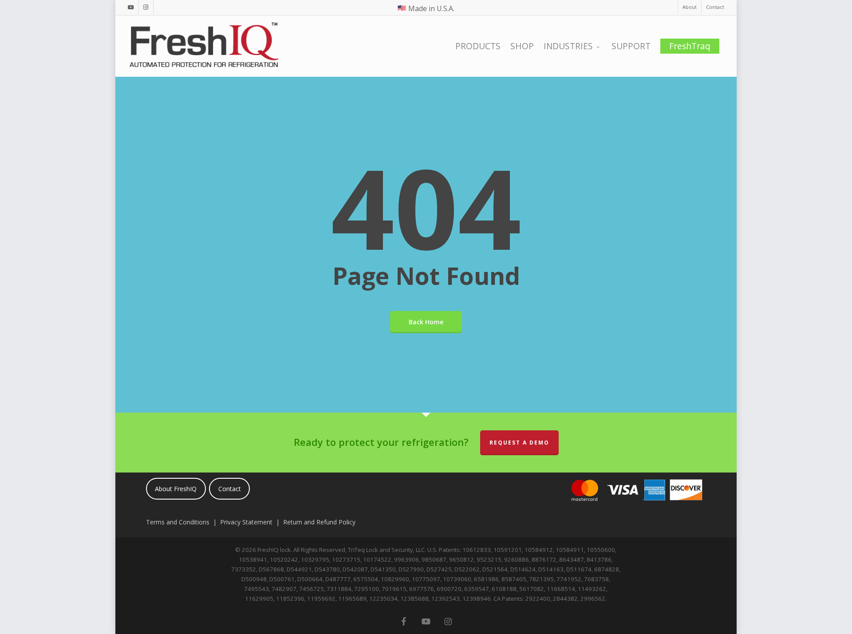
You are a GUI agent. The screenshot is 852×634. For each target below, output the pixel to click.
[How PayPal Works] (635, 507)
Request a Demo (519, 442)
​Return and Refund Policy (319, 522)
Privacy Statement (246, 522)
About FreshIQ (176, 488)
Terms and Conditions (177, 522)
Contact (229, 488)
